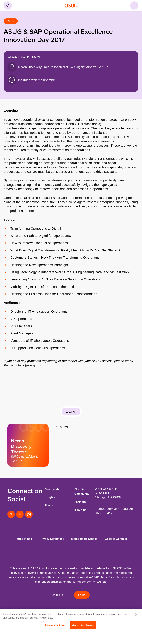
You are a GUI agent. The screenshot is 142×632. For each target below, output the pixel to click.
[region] (71, 620)
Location (71, 411)
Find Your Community (81, 491)
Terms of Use (23, 539)
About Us (80, 510)
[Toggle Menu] (134, 5)
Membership (53, 489)
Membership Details (84, 539)
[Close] (136, 614)
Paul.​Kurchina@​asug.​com (23, 365)
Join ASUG (59, 595)
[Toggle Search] (8, 5)
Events (49, 505)
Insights (50, 497)
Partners (80, 502)
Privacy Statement (52, 539)
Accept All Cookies (83, 625)
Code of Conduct (116, 539)
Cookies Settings (55, 625)
